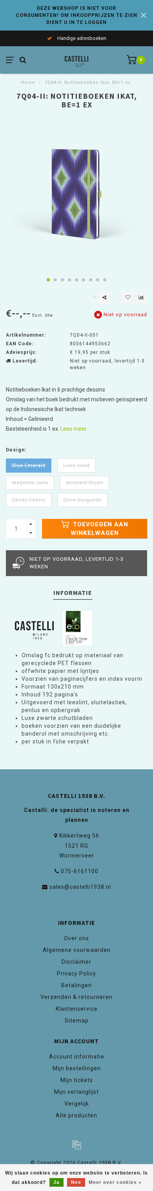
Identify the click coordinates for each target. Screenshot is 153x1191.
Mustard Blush (84, 483)
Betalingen (76, 985)
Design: (16, 450)
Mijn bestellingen (77, 1068)
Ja (56, 1182)
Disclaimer (76, 962)
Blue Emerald (29, 465)
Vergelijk (76, 1103)
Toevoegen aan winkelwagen (99, 529)
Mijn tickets (76, 1080)
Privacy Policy (76, 973)
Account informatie (76, 1056)
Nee (76, 1182)
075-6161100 (79, 871)
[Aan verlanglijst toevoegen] (128, 297)
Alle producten (76, 1115)
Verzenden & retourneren (76, 997)
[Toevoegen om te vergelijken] (141, 297)
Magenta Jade (30, 483)
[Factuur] (76, 1145)
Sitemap (77, 1020)
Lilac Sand (76, 465)
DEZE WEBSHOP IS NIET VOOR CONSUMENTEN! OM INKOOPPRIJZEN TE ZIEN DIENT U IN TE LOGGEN (76, 15)
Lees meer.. (74, 429)
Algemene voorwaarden (77, 950)
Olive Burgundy (82, 500)
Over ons (76, 938)
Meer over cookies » (115, 1182)
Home (28, 82)
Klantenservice (77, 1009)
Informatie (72, 592)
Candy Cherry (29, 500)
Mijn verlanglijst (76, 1092)
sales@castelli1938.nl (80, 887)
